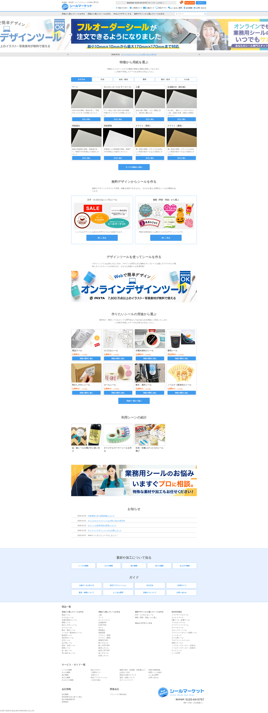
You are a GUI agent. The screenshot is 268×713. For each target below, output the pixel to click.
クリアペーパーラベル (180, 625)
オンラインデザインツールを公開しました (105, 530)
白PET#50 (102, 625)
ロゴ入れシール (67, 617)
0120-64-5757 (141, 3)
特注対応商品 (177, 612)
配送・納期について (86, 592)
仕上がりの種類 (67, 680)
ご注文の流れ (96, 680)
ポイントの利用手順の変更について (139, 54)
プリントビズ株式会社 (118, 694)
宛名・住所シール (68, 645)
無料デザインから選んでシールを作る (149, 14)
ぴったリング (177, 650)
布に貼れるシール (68, 653)
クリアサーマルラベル (180, 615)
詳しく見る (102, 238)
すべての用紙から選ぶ (134, 167)
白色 (102, 79)
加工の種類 (159, 566)
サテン (100, 628)
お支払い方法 (125, 672)
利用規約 (65, 702)
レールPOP (176, 653)
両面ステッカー (177, 643)
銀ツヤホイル (103, 643)
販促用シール (67, 635)
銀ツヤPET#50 (104, 645)
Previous (68, 54)
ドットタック (177, 635)
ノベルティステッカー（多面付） (184, 648)
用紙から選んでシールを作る (99, 14)
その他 (186, 79)
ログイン (201, 3)
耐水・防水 (165, 79)
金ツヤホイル (103, 653)
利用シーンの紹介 (155, 672)
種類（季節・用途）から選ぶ (146, 617)
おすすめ (81, 79)
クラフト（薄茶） (105, 635)
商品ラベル (66, 615)
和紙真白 (101, 630)
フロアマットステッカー (181, 640)
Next (200, 54)
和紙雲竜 (101, 633)
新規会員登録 (189, 3)
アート (100, 617)
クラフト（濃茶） (105, 638)
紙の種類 (134, 566)
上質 (100, 615)
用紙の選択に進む (86, 358)
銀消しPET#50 (104, 650)
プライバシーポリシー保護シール (184, 633)
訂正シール (66, 640)
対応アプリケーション (118, 585)
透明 (144, 79)
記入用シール (67, 643)
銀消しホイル (103, 648)
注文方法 (149, 585)
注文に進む (86, 119)
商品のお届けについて (128, 675)
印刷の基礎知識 (154, 670)
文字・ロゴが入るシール (144, 615)
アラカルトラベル (178, 622)
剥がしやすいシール (69, 625)
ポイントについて (126, 680)
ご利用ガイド (182, 585)
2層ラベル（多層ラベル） (181, 620)
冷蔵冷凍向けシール (69, 620)
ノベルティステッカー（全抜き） (184, 645)
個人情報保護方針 (68, 699)
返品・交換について (127, 677)
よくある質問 (118, 592)
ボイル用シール (177, 638)
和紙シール (66, 648)
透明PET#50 (103, 640)
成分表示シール (67, 638)
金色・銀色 (123, 79)
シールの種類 (83, 566)
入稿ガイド (95, 675)
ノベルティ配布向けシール (72, 633)
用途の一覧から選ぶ (134, 401)
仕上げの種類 (185, 566)
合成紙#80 (102, 622)
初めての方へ (96, 670)
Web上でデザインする (122, 14)
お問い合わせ (182, 592)
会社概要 (65, 694)
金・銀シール (67, 650)
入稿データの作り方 (86, 585)
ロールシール (67, 628)
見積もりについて (150, 592)
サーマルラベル (177, 628)
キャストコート (104, 620)
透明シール (66, 622)
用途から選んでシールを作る (73, 14)
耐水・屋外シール (68, 630)
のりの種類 (108, 566)
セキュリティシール (179, 630)
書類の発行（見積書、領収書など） (133, 670)
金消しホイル (103, 655)
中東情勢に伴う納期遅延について (101, 516)
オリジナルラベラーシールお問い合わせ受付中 (106, 521)
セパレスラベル (177, 617)
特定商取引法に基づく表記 (72, 697)
